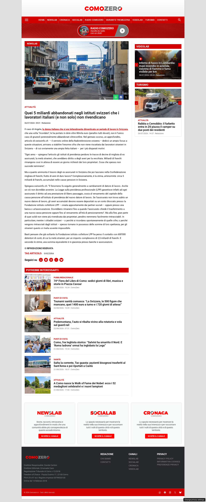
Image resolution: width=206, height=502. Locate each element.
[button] (103, 31)
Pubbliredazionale (63, 277)
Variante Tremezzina (118, 20)
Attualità (30, 107)
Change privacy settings (194, 500)
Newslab (52, 20)
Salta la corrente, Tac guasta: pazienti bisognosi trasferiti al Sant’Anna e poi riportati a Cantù (89, 364)
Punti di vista (61, 298)
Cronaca (65, 20)
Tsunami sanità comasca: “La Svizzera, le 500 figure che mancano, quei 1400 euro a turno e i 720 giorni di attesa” (88, 303)
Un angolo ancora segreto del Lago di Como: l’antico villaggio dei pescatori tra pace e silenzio (157, 126)
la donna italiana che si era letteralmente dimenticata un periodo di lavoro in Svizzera (85, 129)
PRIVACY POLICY (165, 458)
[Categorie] (26, 19)
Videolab (137, 20)
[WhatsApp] (41, 260)
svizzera (49, 253)
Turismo (150, 20)
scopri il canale (49, 436)
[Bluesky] (61, 260)
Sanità (57, 359)
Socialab (77, 20)
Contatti (162, 20)
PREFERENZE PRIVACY (168, 464)
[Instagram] (51, 260)
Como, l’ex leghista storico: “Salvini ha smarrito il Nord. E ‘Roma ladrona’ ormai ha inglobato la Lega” (88, 344)
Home (41, 20)
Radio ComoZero (94, 20)
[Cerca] (179, 19)
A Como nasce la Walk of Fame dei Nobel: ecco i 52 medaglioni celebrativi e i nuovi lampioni (85, 385)
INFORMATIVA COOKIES (168, 461)
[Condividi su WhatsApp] (115, 97)
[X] (56, 260)
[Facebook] (46, 260)
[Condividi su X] (126, 97)
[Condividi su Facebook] (121, 97)
